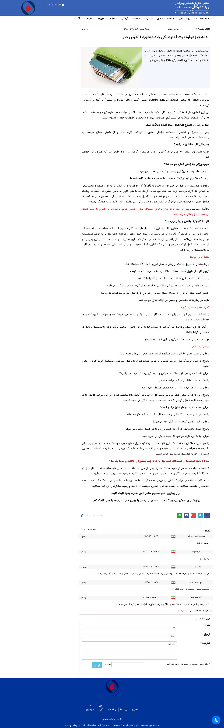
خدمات (170, 19)
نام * (207, 626)
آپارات (100, 709)
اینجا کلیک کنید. (100, 500)
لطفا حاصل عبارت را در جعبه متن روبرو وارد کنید (188, 664)
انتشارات (149, 19)
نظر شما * (205, 643)
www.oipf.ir (184, 8)
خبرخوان (90, 709)
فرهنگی (124, 19)
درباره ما (90, 19)
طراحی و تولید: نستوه (112, 719)
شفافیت (136, 19)
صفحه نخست (202, 19)
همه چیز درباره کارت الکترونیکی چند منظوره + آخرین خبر (165, 37)
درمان (160, 19)
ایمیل (207, 634)
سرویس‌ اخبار (185, 19)
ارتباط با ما (112, 709)
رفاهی (169, 29)
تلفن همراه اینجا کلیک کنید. (128, 493)
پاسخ (84, 536)
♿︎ (216, 720)
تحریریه (134, 709)
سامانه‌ (113, 19)
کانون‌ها (102, 19)
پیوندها (123, 709)
